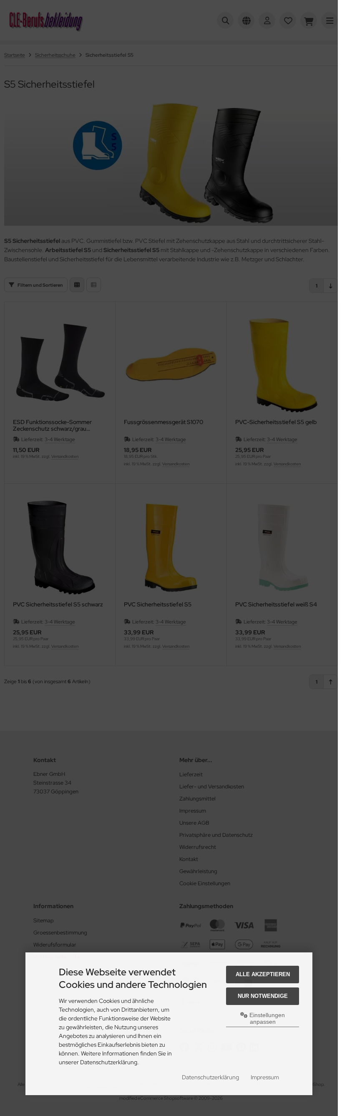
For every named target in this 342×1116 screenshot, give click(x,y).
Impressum (265, 1077)
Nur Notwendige (263, 996)
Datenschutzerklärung (210, 1077)
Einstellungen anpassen (266, 1018)
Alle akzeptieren (263, 974)
